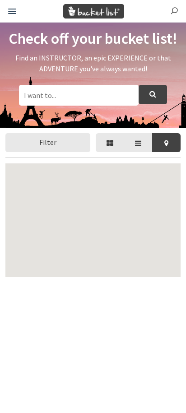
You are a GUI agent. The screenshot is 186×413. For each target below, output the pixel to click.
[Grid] (110, 142)
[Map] (166, 142)
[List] (138, 142)
